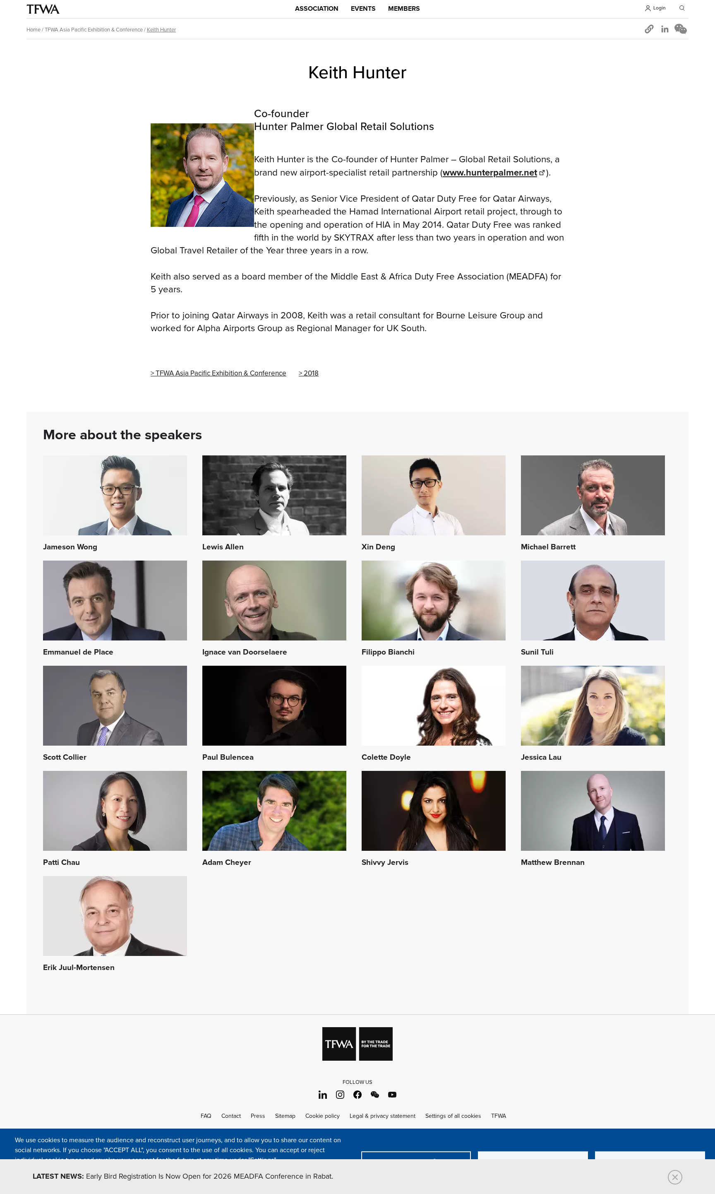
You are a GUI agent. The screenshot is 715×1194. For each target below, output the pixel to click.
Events (363, 9)
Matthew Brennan (553, 863)
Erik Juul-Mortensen (79, 968)
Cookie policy (322, 1115)
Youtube (392, 1094)
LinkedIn (323, 1094)
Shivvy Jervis (385, 863)
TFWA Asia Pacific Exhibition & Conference (94, 29)
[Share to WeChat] (680, 29)
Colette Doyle (386, 758)
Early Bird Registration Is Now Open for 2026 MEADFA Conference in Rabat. (183, 1176)
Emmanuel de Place (78, 652)
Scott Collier (64, 758)
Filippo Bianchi (388, 652)
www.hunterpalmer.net (490, 173)
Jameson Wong (70, 547)
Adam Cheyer (226, 863)
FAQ (206, 1115)
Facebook (358, 1094)
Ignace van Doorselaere (244, 652)
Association (316, 9)
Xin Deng (378, 547)
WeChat (375, 1094)
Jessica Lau (541, 758)
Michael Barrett (548, 547)
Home (33, 29)
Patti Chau (61, 863)
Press (258, 1115)
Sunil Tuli (537, 652)
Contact (231, 1115)
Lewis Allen (223, 547)
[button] (649, 29)
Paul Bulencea (228, 758)
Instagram (340, 1094)
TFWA (43, 9)
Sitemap (285, 1115)
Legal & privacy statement (382, 1115)
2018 (311, 373)
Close (675, 1177)
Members (404, 9)
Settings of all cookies (453, 1115)
